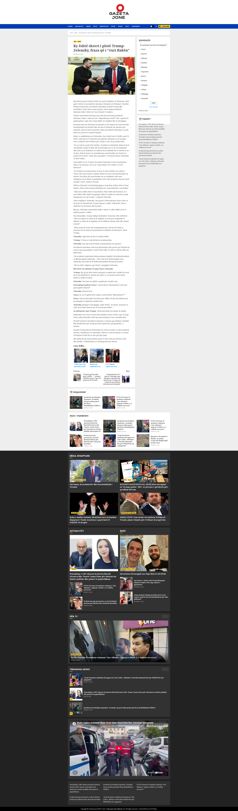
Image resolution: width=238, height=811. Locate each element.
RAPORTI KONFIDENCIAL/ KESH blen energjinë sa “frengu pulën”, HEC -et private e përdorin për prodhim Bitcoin (144, 487)
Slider (79, 41)
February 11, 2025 (139, 601)
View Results (153, 107)
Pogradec (145, 72)
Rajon (88, 26)
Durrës (144, 54)
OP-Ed (113, 26)
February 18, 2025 (139, 587)
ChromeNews (143, 809)
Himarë (144, 58)
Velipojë (144, 85)
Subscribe (165, 26)
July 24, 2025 (88, 682)
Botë (95, 26)
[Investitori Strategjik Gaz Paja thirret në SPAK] (144, 553)
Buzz (129, 569)
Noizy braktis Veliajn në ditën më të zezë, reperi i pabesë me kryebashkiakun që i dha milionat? (151, 597)
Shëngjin (144, 94)
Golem (143, 89)
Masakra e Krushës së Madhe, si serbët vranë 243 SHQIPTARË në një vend (159, 439)
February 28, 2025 (79, 54)
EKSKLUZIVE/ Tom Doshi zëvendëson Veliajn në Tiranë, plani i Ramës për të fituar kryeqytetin (142, 518)
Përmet (144, 81)
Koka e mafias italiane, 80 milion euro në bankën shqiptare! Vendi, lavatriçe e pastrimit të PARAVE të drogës (93, 520)
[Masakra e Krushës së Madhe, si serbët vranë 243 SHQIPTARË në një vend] (143, 440)
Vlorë (143, 49)
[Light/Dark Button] (152, 26)
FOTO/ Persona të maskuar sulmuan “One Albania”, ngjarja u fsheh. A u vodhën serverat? (124, 401)
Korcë (143, 76)
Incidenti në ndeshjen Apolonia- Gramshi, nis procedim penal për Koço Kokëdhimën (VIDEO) (92, 401)
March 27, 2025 (88, 408)
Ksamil (144, 63)
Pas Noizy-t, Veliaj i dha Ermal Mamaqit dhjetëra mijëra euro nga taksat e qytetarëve (149, 582)
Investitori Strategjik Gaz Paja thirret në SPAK (143, 574)
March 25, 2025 (121, 408)
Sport (120, 26)
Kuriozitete (104, 26)
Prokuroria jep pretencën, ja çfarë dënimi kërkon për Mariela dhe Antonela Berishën (151, 153)
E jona (70, 26)
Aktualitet (79, 26)
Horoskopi (136, 26)
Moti (127, 26)
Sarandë (144, 98)
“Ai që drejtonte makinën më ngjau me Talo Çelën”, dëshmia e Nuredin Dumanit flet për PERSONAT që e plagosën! (151, 162)
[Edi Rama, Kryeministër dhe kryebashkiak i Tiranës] (94, 471)
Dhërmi (144, 67)
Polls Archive (143, 111)
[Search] (156, 26)
